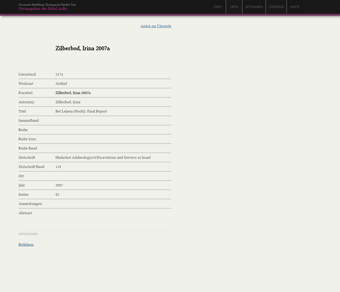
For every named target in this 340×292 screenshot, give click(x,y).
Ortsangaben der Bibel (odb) (43, 8)
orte (234, 7)
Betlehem (26, 244)
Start (217, 7)
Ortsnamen (254, 7)
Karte (295, 7)
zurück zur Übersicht (156, 26)
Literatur (276, 7)
